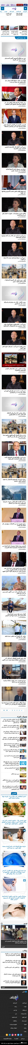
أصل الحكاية (14, 1017)
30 (4, 710)
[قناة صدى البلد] (25, 5)
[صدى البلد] (14, 8)
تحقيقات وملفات (13, 1028)
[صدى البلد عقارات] (8, 5)
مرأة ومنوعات (24, 1013)
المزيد (3, 946)
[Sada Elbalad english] (3, 5)
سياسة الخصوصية (8, 1038)
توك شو (15, 1010)
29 (7, 710)
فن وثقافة (24, 1010)
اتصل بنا (16, 1038)
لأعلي (23, 991)
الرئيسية (25, 11)
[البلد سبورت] (19, 5)
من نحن (23, 1038)
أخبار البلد (12, 11)
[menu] (25, 8)
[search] (2, 8)
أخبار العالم (24, 1017)
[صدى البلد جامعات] (13, 5)
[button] (25, 27)
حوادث (5, 11)
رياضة (15, 1006)
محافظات (15, 1020)
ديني (16, 1013)
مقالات (25, 1031)
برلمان (25, 1028)
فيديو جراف (24, 1020)
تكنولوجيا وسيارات (13, 1024)
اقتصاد (25, 1024)
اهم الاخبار (18, 11)
